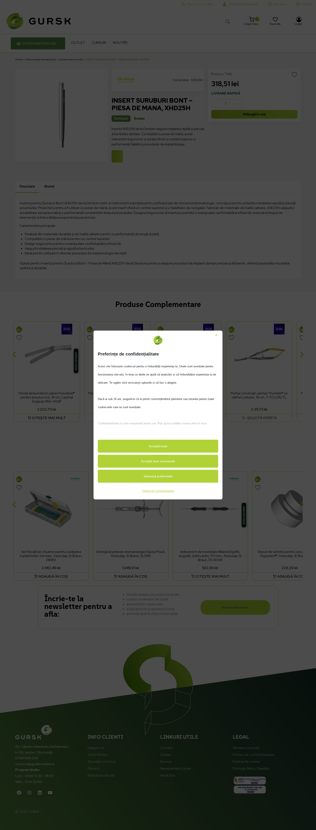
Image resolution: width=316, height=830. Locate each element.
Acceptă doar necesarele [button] (158, 461)
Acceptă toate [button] (158, 446)
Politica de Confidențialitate (158, 491)
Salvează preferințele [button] (158, 476)
